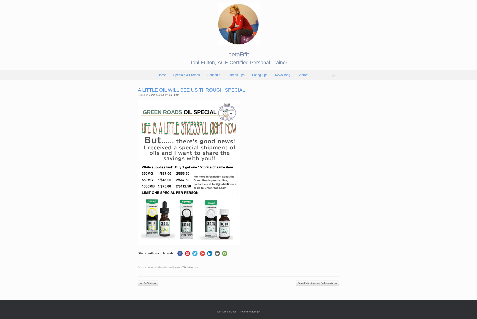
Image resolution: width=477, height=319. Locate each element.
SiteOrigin (255, 312)
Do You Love (148, 283)
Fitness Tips (236, 75)
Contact (303, 75)
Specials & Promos (186, 75)
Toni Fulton (173, 95)
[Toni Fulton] (238, 24)
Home (162, 75)
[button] (333, 75)
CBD (183, 267)
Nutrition (158, 267)
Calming (176, 267)
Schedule (213, 75)
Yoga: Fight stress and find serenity (317, 283)
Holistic (150, 267)
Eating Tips (260, 75)
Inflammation (192, 267)
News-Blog (282, 75)
